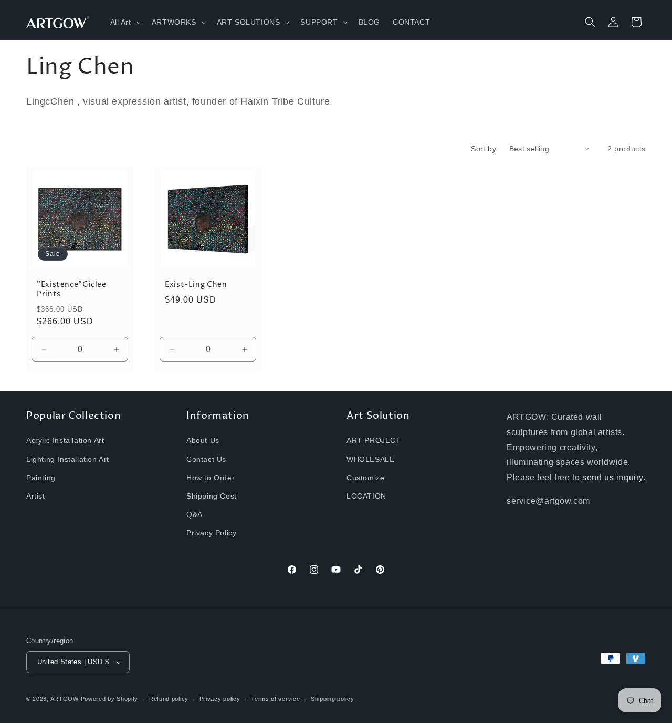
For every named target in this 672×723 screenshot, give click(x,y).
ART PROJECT (373, 440)
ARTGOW (65, 699)
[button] (124, 22)
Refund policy (168, 699)
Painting (41, 477)
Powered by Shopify (110, 699)
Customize (365, 477)
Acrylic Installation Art (65, 440)
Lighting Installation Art (67, 459)
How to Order (210, 477)
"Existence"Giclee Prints (72, 290)
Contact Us (206, 459)
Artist (35, 496)
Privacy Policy (211, 533)
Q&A (194, 514)
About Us (202, 440)
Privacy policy (220, 699)
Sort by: (484, 148)
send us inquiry (612, 477)
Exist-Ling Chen (196, 285)
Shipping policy (332, 699)
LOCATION (366, 496)
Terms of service (275, 699)
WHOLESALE (370, 459)
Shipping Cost (211, 496)
